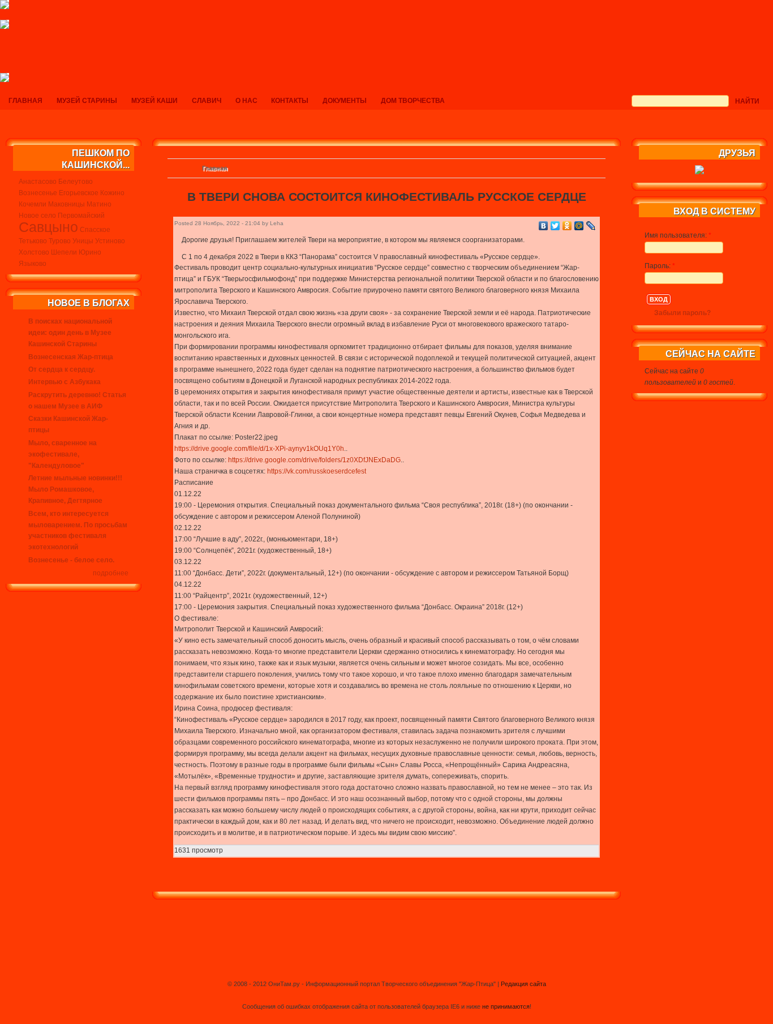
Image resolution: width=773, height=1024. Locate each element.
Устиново (110, 241)
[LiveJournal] (591, 225)
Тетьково (33, 241)
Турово (60, 241)
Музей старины (87, 101)
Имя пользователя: (678, 235)
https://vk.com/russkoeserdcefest (316, 471)
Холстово (34, 252)
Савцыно (48, 227)
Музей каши (154, 101)
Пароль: (660, 266)
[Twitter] (555, 225)
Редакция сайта (523, 983)
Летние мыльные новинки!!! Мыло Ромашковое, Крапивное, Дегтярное (75, 489)
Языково (32, 264)
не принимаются (506, 1006)
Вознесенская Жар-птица (70, 357)
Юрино (90, 252)
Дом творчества (413, 101)
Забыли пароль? (682, 313)
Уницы (82, 241)
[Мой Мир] (579, 225)
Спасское (95, 230)
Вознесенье (38, 193)
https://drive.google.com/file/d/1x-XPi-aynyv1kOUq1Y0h (259, 449)
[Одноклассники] (567, 225)
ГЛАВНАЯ (25, 101)
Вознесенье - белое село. (71, 560)
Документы (345, 101)
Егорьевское (78, 193)
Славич (206, 101)
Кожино (112, 193)
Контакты (289, 101)
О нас (246, 101)
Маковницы (66, 204)
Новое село (37, 216)
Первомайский (81, 216)
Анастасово (38, 182)
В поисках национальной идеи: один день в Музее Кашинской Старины (70, 332)
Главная (214, 168)
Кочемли (32, 204)
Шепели (64, 252)
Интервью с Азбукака (64, 382)
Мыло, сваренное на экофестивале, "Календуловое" (62, 454)
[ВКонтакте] (543, 225)
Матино (99, 204)
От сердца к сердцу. (61, 369)
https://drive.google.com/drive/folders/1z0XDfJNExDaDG (314, 460)
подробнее (110, 573)
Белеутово (75, 182)
